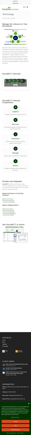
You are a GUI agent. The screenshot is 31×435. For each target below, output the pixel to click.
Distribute (15, 138)
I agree (15, 85)
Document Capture (8, 199)
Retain (15, 165)
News (3, 342)
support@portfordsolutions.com (17, 398)
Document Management (10, 213)
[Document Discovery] (3, 200)
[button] (28, 403)
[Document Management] (3, 213)
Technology (8, 14)
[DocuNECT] (12, 8)
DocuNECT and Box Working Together (14, 368)
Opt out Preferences (11, 433)
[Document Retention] (3, 215)
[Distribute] (16, 134)
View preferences (15, 429)
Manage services (15, 417)
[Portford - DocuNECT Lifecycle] (15, 37)
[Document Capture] (3, 199)
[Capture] (16, 107)
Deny (15, 425)
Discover (15, 124)
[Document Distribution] (3, 202)
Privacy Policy (20, 433)
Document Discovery (9, 200)
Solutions (4, 344)
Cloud (3, 340)
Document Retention (9, 215)
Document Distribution (9, 202)
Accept (15, 421)
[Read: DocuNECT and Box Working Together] (3, 369)
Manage (15, 153)
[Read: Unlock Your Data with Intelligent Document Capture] (3, 365)
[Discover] (16, 120)
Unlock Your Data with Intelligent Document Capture (17, 364)
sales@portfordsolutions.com (16, 395)
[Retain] (16, 161)
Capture (15, 111)
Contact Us (15, 1)
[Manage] (16, 149)
